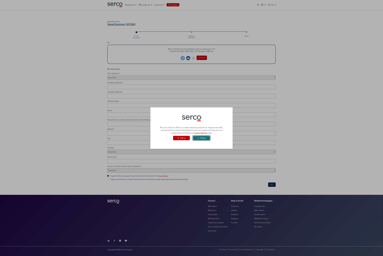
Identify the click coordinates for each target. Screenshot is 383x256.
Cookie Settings (200, 133)
